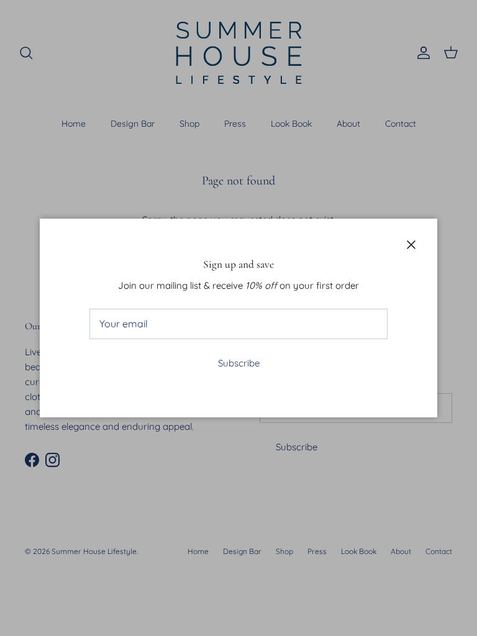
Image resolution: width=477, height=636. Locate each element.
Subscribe (239, 363)
